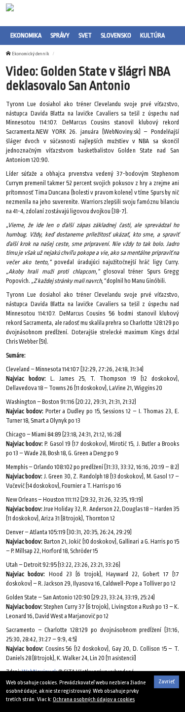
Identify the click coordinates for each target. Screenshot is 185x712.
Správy (60, 35)
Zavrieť (166, 681)
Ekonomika (25, 35)
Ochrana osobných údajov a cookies (94, 699)
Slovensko (116, 35)
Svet (85, 35)
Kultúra (152, 35)
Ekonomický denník (30, 53)
